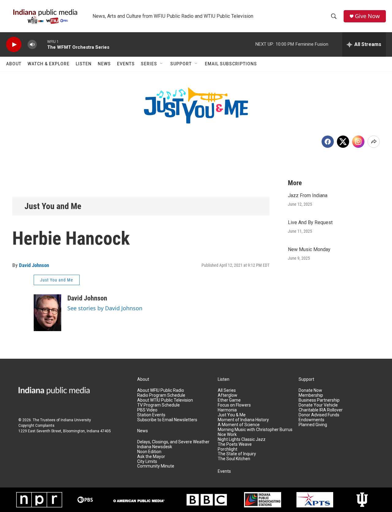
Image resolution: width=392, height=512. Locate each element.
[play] (14, 44)
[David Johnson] (47, 312)
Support (181, 63)
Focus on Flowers (234, 405)
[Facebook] (328, 142)
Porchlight (227, 449)
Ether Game (229, 400)
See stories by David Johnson (104, 308)
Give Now (367, 16)
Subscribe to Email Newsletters (167, 420)
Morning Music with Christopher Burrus (255, 429)
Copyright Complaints (36, 425)
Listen (84, 63)
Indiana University (76, 420)
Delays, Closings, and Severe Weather (173, 442)
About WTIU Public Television (165, 400)
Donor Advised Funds (319, 415)
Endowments (311, 420)
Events (126, 63)
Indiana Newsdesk (154, 447)
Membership (311, 395)
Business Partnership (319, 400)
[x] (343, 142)
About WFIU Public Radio (160, 390)
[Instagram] (358, 142)
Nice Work (227, 434)
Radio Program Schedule (161, 395)
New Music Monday (309, 249)
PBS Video (147, 410)
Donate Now (310, 390)
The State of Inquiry (237, 454)
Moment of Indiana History (243, 420)
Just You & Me (232, 415)
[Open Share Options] (374, 142)
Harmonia (227, 410)
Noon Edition (149, 451)
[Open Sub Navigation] (161, 63)
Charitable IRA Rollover (321, 410)
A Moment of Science (239, 424)
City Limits (147, 461)
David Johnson (34, 265)
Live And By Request (310, 222)
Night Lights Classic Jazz (242, 439)
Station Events (151, 415)
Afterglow (227, 395)
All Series (227, 390)
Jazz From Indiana (307, 195)
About (13, 63)
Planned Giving (313, 424)
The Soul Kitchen (234, 459)
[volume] (32, 45)
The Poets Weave (235, 444)
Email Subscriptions (231, 63)
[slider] (42, 44)
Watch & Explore (49, 63)
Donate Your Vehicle (318, 405)
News (104, 63)
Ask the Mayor (151, 456)
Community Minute (155, 466)
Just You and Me (52, 206)
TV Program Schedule (158, 405)
